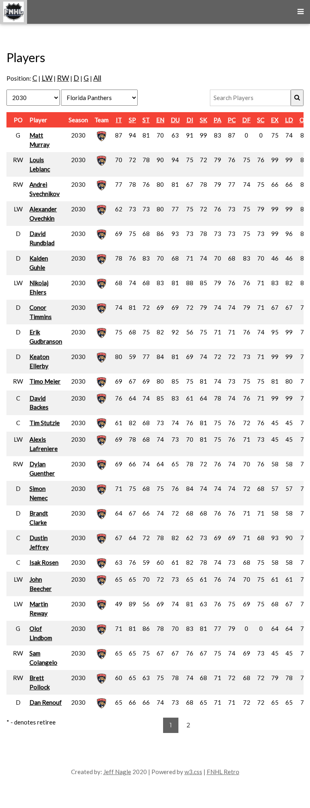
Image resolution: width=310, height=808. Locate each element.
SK (203, 119)
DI (189, 119)
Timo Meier (45, 381)
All (97, 77)
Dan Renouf (45, 702)
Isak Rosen (44, 562)
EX (275, 119)
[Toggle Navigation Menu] (300, 12)
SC (260, 119)
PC (232, 119)
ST (146, 119)
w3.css (193, 771)
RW (63, 77)
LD (289, 119)
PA (217, 119)
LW (47, 77)
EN (160, 119)
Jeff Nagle (117, 771)
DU (175, 119)
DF (246, 119)
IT (119, 119)
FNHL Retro (223, 771)
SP (132, 119)
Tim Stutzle (44, 422)
